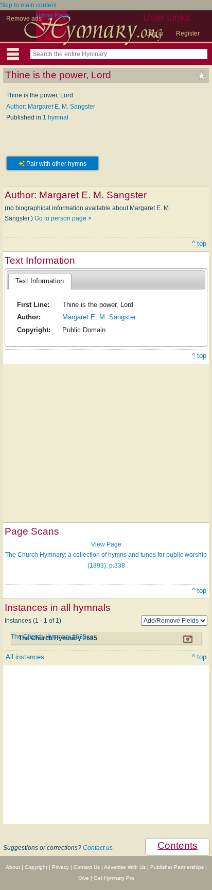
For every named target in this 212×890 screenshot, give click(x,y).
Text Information (39, 281)
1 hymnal (55, 117)
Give (83, 878)
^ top (199, 243)
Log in (155, 33)
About (13, 867)
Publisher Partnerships (177, 867)
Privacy (60, 867)
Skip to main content (28, 5)
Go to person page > (63, 218)
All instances (25, 657)
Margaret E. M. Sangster (99, 317)
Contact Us (87, 867)
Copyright (36, 867)
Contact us (98, 847)
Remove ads (24, 18)
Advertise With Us (125, 867)
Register (188, 33)
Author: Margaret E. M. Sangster (50, 106)
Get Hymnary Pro (114, 878)
